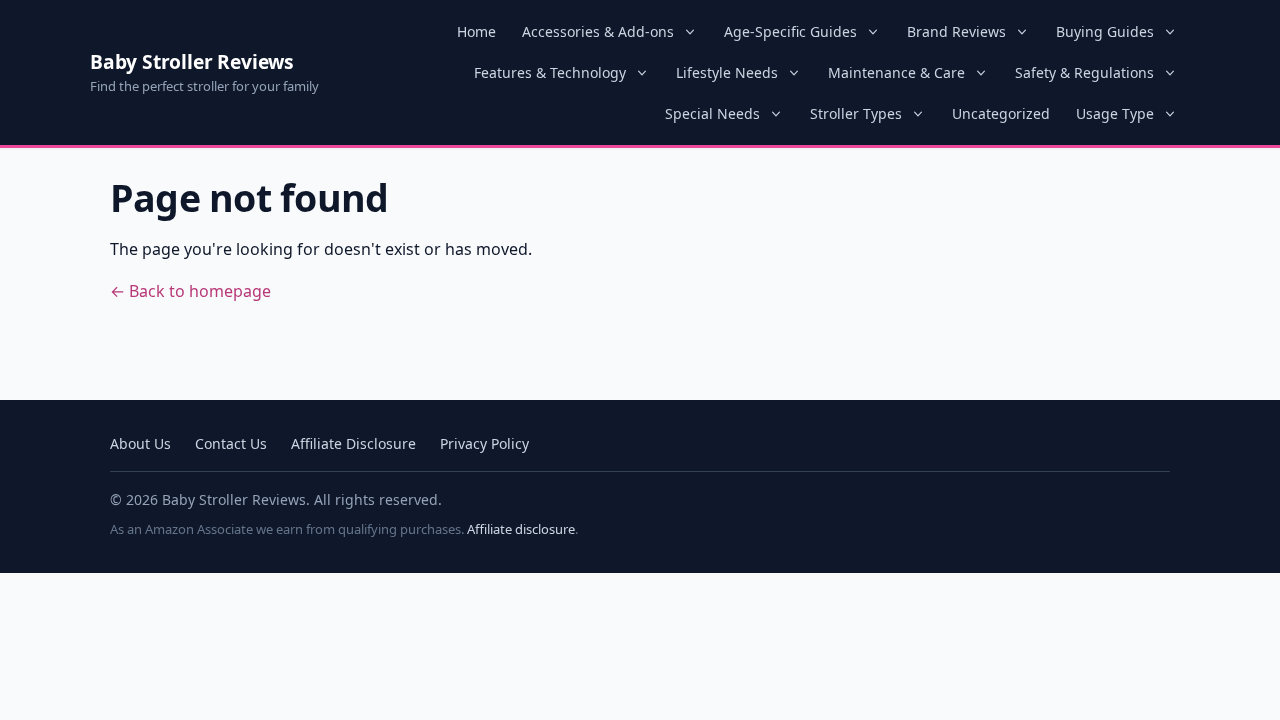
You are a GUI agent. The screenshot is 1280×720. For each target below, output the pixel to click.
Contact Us (231, 443)
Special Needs (712, 113)
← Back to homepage (190, 291)
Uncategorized (1001, 113)
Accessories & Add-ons (598, 31)
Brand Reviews (956, 31)
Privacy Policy (484, 443)
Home (476, 31)
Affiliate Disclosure (353, 443)
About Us (140, 443)
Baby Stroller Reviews (192, 61)
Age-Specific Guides (790, 31)
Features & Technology (550, 72)
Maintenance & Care (896, 72)
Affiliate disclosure (521, 529)
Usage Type (1115, 113)
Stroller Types (856, 113)
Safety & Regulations (1084, 72)
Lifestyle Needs (727, 72)
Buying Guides (1105, 31)
